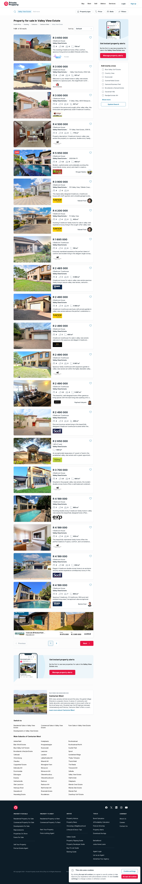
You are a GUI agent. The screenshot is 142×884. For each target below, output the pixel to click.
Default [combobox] (79, 29)
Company (123, 814)
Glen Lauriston (18, 784)
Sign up (133, 4)
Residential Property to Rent (50, 819)
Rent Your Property (46, 829)
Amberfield (17, 741)
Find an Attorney (99, 826)
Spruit (71, 751)
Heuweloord (18, 791)
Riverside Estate (46, 791)
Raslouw (44, 781)
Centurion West (44, 24)
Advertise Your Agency (101, 859)
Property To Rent (47, 814)
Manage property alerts (113, 56)
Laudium (44, 754)
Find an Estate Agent (21, 848)
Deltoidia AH (18, 768)
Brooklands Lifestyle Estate (114, 88)
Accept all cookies (130, 876)
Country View (109, 73)
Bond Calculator (98, 818)
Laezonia (44, 751)
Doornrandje (18, 771)
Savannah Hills (110, 92)
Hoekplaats (45, 741)
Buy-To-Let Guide (73, 848)
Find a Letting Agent (47, 833)
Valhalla (71, 771)
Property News (72, 822)
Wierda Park (73, 791)
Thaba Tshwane (74, 758)
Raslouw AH (45, 784)
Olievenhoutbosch (47, 778)
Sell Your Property (20, 844)
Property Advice (72, 818)
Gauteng (26, 24)
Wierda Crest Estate (75, 784)
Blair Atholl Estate (20, 744)
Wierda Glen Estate (75, 788)
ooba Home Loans (99, 844)
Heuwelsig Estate (19, 794)
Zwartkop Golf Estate (76, 794)
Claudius (16, 761)
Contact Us (124, 826)
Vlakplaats (72, 781)
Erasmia (16, 778)
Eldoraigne (17, 774)
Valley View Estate (57, 24)
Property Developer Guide (76, 844)
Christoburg (18, 758)
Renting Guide (71, 852)
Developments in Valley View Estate (26, 731)
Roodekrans (45, 794)
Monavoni (44, 768)
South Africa (17, 24)
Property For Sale (21, 814)
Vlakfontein (73, 778)
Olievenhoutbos (46, 774)
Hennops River (19, 788)
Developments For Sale (21, 826)
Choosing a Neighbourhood (76, 826)
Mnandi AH (45, 761)
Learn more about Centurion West (62, 710)
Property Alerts (98, 830)
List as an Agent (98, 855)
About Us (123, 819)
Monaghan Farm (46, 764)
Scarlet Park (73, 748)
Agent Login (97, 851)
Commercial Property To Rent (50, 822)
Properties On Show (20, 833)
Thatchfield (73, 761)
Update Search (113, 104)
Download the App (99, 833)
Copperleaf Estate (20, 764)
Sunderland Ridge (75, 754)
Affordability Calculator (101, 822)
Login (124, 4)
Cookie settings (130, 871)
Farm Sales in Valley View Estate (80, 725)
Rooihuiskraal (73, 741)
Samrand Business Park (113, 84)
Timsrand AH (73, 768)
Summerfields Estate (112, 80)
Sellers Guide (71, 837)
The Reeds (72, 764)
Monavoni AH (45, 771)
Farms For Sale (19, 837)
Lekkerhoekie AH (46, 758)
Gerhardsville (18, 781)
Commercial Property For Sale (24, 822)
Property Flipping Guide (75, 840)
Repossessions (19, 830)
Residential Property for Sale (24, 819)
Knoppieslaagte (46, 744)
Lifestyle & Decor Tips (74, 830)
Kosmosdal (108, 77)
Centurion (34, 24)
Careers (122, 822)
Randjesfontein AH (111, 95)
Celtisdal (17, 754)
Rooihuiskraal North (75, 744)
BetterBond (97, 840)
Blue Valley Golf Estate (113, 69)
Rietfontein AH (46, 788)
